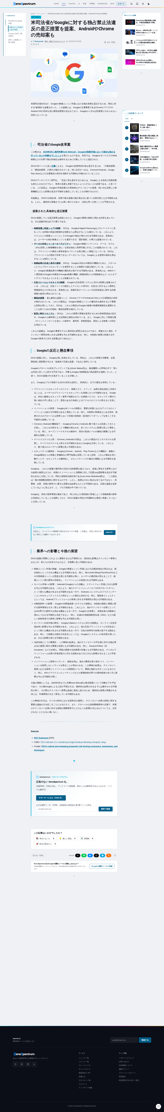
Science (72, 4)
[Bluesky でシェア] (90, 855)
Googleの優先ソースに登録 (101, 866)
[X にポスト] (77, 855)
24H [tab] (126, 119)
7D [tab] (132, 119)
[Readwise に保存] (108, 855)
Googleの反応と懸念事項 (15, 35)
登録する (145, 1040)
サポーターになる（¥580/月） (51, 798)
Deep (112, 4)
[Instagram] (28, 1064)
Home (33, 13)
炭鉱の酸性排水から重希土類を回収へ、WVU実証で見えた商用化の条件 (149, 148)
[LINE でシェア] (84, 855)
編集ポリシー (124, 1069)
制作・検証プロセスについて (55, 41)
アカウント (83, 1084)
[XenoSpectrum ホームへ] (24, 4)
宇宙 (84, 4)
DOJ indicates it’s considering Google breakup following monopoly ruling (73, 742)
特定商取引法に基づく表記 (129, 1080)
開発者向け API (84, 1073)
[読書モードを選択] (158, 1106)
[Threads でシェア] (96, 855)
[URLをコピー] (115, 855)
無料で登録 (105, 809)
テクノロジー (41, 13)
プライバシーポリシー (127, 1073)
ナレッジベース (85, 1065)
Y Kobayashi (38, 41)
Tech (64, 4)
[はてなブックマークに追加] (102, 855)
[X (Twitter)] (15, 1064)
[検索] (131, 3)
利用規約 (122, 1077)
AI (79, 4)
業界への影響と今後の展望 (15, 41)
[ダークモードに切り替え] (148, 3)
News (56, 4)
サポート (121, 4)
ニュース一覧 (84, 1058)
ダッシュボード (85, 1069)
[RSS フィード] (34, 1064)
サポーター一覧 (85, 1080)
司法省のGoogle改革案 (15, 22)
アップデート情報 (85, 1088)
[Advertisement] (74, 128)
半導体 (92, 4)
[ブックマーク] (137, 3)
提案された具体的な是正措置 (16, 28)
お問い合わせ (124, 1062)
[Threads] (21, 1064)
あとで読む (111, 42)
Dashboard (102, 4)
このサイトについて (126, 1058)
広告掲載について (125, 1065)
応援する (82, 1077)
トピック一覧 (84, 1062)
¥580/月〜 (110, 532)
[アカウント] (143, 3)
